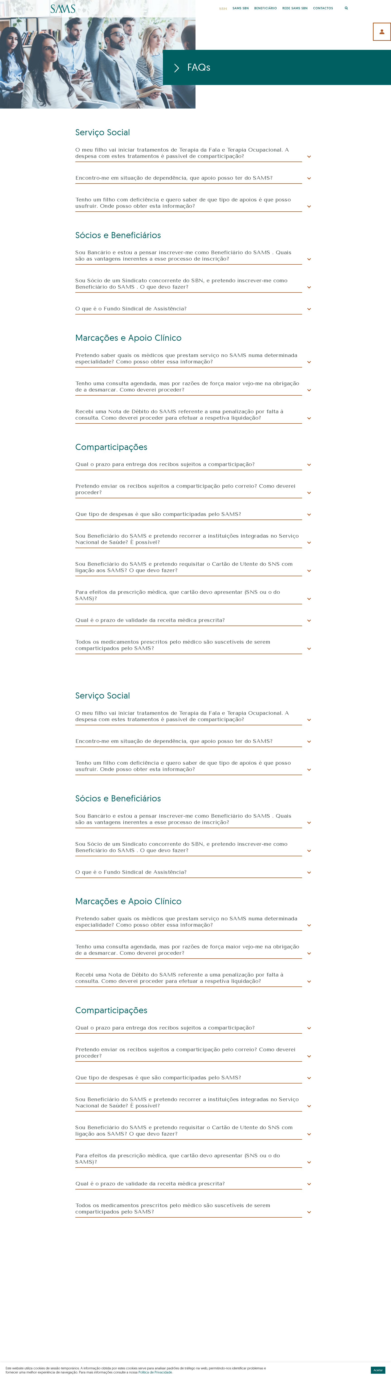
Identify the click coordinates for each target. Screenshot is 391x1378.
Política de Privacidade (155, 1372)
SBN (223, 9)
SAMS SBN (241, 8)
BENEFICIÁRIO (265, 8)
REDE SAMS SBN (295, 8)
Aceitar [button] (378, 1370)
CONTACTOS (323, 8)
